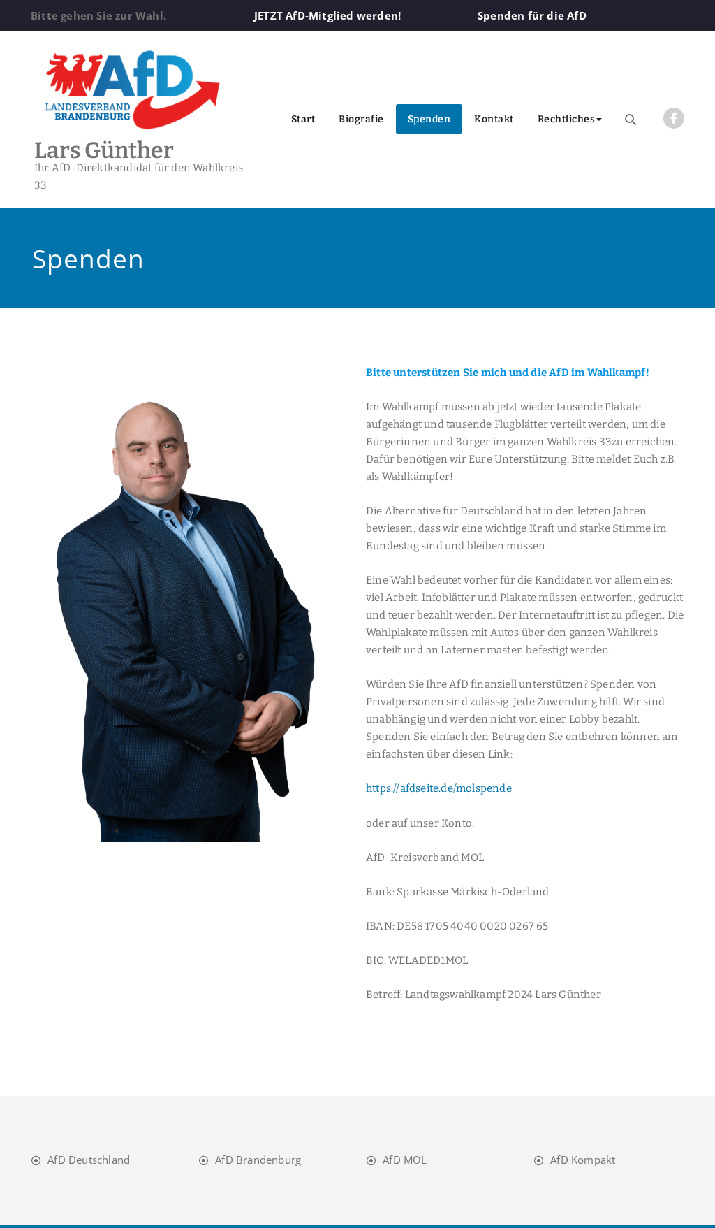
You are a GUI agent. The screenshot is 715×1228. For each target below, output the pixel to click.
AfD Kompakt (582, 1159)
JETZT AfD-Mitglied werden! (327, 15)
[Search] (630, 119)
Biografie (361, 119)
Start (303, 119)
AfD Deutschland (88, 1159)
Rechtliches (567, 119)
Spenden (429, 119)
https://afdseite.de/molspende (439, 788)
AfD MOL (405, 1159)
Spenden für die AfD (532, 15)
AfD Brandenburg (258, 1159)
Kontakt (494, 119)
